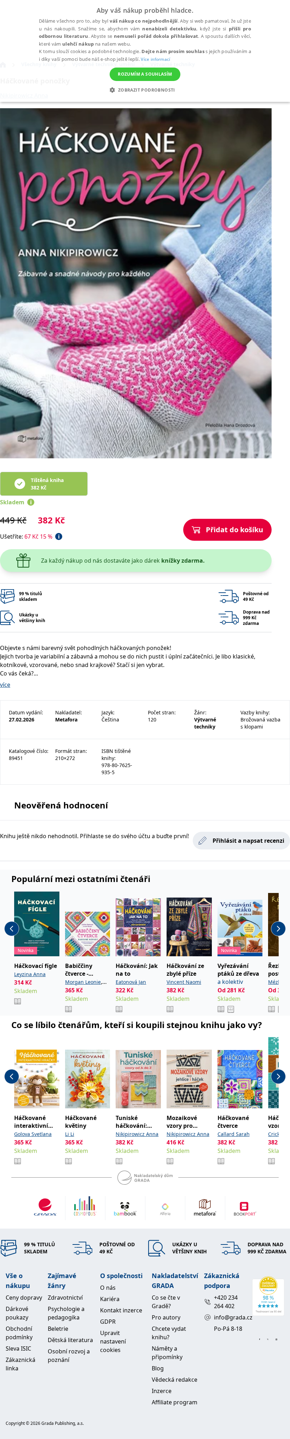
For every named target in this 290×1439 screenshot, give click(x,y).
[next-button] (278, 928)
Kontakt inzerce (121, 1310)
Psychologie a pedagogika (66, 1313)
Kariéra (110, 1299)
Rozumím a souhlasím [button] (145, 74)
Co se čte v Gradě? (166, 1302)
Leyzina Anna (30, 974)
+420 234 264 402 (226, 1302)
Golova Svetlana (33, 1134)
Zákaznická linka (20, 1364)
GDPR (108, 1321)
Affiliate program (174, 1402)
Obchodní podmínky (19, 1333)
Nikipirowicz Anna (137, 1134)
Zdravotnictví (65, 1297)
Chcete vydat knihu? (169, 1333)
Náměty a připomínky (167, 1353)
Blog (158, 1368)
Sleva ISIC (18, 1348)
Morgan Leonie (83, 982)
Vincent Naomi (184, 982)
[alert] (145, 51)
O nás (108, 1288)
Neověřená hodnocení (61, 805)
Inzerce (162, 1391)
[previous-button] (11, 928)
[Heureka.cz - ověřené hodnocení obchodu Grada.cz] (268, 1296)
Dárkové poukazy (17, 1313)
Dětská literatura (70, 1340)
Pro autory (166, 1317)
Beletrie (58, 1329)
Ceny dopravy (24, 1297)
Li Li (69, 1134)
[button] (145, 89)
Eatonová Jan (131, 982)
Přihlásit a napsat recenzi (248, 841)
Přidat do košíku (234, 529)
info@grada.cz (230, 1317)
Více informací (155, 59)
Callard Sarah (234, 1134)
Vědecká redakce (174, 1379)
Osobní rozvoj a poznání (69, 1355)
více (5, 685)
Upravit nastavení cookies (113, 1341)
